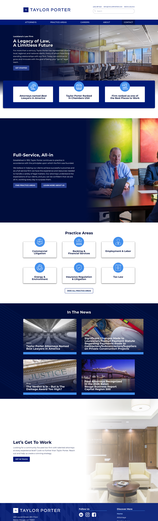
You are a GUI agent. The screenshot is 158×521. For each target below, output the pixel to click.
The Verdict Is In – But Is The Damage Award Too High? (45, 388)
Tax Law (118, 277)
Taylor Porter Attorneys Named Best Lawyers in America (47, 347)
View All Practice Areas (79, 291)
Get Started (21, 68)
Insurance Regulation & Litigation (79, 278)
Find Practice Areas (25, 185)
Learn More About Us (53, 185)
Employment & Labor (118, 251)
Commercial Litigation (39, 252)
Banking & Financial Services (79, 252)
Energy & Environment (40, 278)
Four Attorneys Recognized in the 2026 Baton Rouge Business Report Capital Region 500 (103, 385)
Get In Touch (21, 459)
